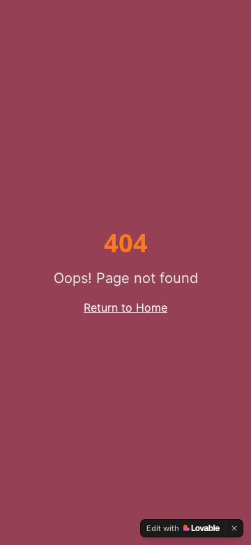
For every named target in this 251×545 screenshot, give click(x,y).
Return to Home (125, 307)
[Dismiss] (234, 528)
